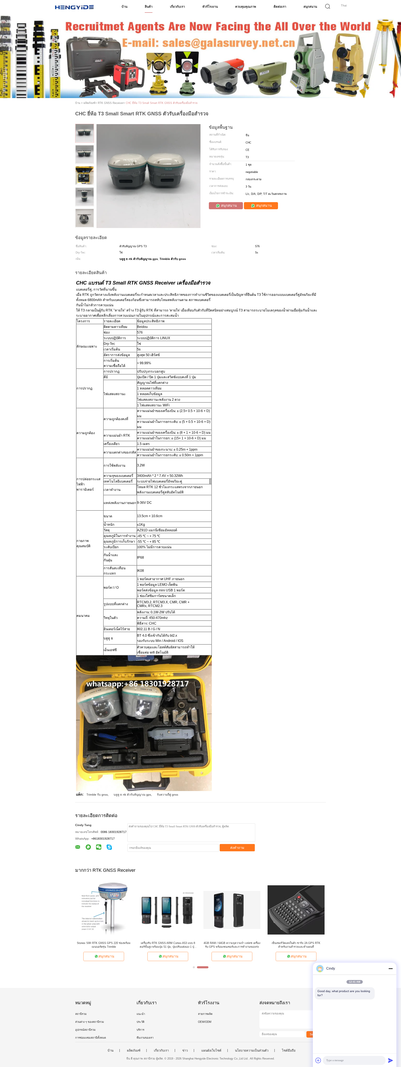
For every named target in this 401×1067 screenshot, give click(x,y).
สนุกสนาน (310, 6)
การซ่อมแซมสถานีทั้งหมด (90, 1037)
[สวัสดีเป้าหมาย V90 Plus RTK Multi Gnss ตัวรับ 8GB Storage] (231, 909)
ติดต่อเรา (280, 6)
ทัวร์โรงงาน (210, 6)
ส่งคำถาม (237, 847)
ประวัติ (140, 1021)
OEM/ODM (204, 1021)
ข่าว (185, 1050)
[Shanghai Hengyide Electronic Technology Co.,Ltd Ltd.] (74, 7)
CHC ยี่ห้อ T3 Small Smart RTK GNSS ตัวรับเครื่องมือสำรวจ (162, 103)
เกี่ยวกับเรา (177, 6)
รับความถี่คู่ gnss (167, 794)
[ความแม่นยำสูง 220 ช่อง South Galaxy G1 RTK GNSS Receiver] (296, 909)
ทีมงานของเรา (145, 1037)
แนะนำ (141, 1013)
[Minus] (390, 968)
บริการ (140, 1029)
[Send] (390, 1060)
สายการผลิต (205, 1013)
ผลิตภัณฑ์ (133, 1050)
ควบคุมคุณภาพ (245, 6)
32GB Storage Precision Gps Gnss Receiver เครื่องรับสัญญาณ (168, 944)
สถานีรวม (81, 1013)
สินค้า (148, 6)
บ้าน (124, 6)
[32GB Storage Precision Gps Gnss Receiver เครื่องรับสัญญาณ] (167, 909)
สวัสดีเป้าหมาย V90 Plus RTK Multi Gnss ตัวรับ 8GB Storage (232, 944)
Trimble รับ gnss (97, 794)
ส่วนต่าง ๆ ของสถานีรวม (89, 1021)
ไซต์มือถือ (289, 1050)
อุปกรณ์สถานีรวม (85, 1029)
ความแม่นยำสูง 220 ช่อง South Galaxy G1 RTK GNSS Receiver (296, 944)
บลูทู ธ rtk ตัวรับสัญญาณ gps (132, 794)
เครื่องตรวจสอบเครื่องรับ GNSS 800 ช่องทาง (103, 943)
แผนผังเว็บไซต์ (211, 1050)
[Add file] (318, 1060)
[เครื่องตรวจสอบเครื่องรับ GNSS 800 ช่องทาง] (103, 909)
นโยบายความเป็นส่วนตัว (251, 1050)
